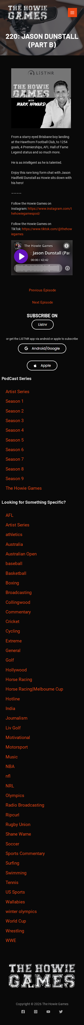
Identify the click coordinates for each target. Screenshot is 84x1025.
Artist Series (17, 391)
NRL (10, 786)
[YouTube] (48, 1012)
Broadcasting (19, 592)
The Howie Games (24, 488)
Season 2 (15, 411)
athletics (14, 534)
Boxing (12, 583)
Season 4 (15, 430)
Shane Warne (18, 834)
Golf (10, 660)
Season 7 (15, 459)
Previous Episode (42, 290)
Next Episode (42, 302)
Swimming (16, 873)
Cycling (13, 631)
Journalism (17, 718)
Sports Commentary (25, 853)
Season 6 (15, 449)
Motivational (18, 737)
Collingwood (18, 602)
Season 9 (15, 478)
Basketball (16, 573)
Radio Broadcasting (25, 805)
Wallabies (15, 902)
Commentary (18, 612)
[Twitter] (61, 1012)
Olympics (15, 795)
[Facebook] (23, 1012)
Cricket (12, 621)
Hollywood (16, 670)
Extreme (14, 641)
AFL (9, 515)
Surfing (12, 863)
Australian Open (21, 554)
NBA (10, 766)
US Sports (15, 892)
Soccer (12, 844)
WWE (11, 940)
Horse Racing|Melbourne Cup (34, 689)
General (13, 650)
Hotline (13, 699)
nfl (8, 776)
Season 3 (15, 420)
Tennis (12, 882)
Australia (14, 544)
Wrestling (15, 931)
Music (12, 757)
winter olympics (21, 911)
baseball (14, 563)
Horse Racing (19, 679)
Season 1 (15, 401)
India (10, 708)
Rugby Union (18, 824)
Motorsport (17, 747)
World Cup (16, 921)
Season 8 (15, 469)
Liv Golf (13, 728)
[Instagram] (36, 1012)
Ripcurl (12, 815)
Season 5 (15, 440)
